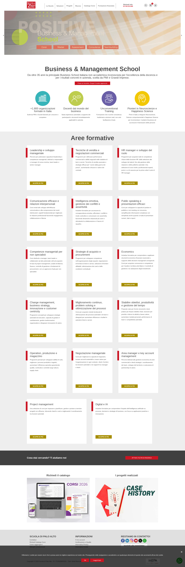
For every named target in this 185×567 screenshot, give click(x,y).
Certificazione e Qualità (83, 542)
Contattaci (33, 540)
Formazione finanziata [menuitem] (106, 6)
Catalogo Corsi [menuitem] (89, 6)
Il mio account (80, 540)
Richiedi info (128, 4)
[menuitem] (50, 6)
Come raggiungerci (36, 544)
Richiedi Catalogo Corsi (38, 542)
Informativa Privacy (81, 544)
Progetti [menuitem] (69, 6)
